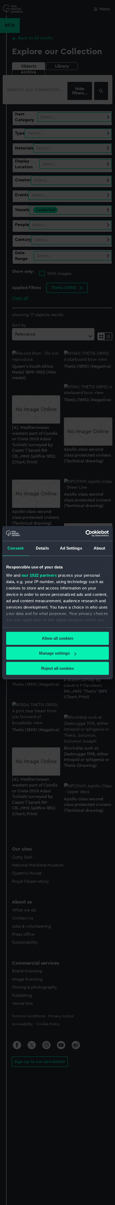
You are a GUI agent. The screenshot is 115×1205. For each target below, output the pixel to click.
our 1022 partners (39, 575)
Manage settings (54, 653)
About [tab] (99, 548)
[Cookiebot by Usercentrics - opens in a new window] (85, 533)
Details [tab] (42, 548)
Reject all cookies (57, 668)
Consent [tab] (15, 548)
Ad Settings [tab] (71, 548)
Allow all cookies (57, 638)
